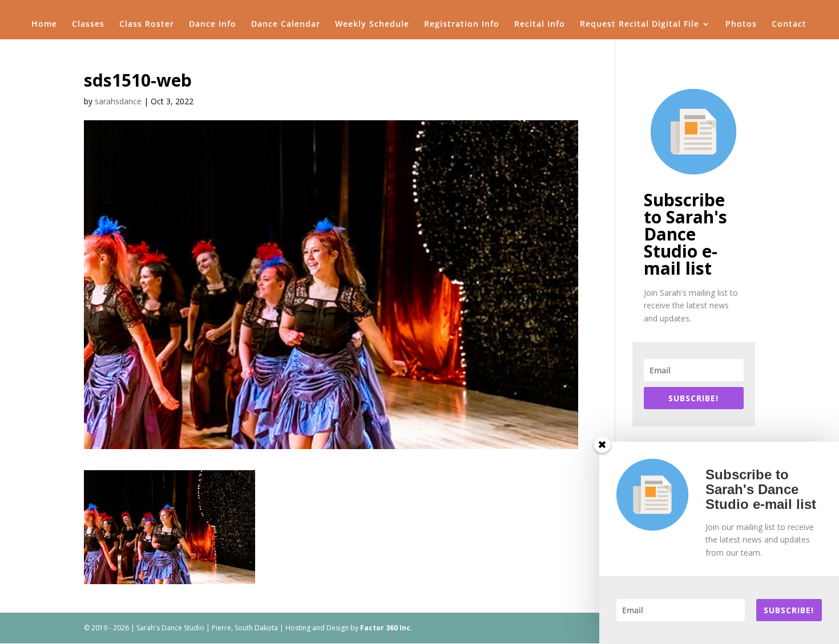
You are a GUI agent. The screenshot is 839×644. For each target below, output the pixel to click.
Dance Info (212, 24)
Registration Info (461, 24)
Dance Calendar (285, 24)
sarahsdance (118, 101)
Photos (741, 24)
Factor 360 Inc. (386, 628)
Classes (88, 24)
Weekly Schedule (372, 24)
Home (44, 24)
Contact (789, 24)
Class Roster (146, 24)
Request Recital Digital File (639, 24)
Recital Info (539, 24)
